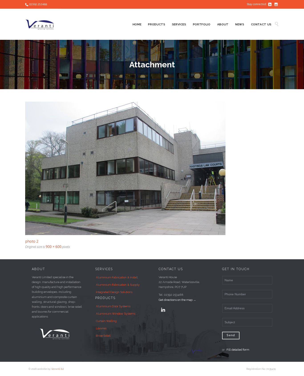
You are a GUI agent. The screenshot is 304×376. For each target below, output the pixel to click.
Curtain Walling (106, 321)
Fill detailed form (238, 349)
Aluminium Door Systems (113, 306)
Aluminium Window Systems (115, 313)
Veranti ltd (57, 368)
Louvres (101, 328)
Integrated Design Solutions (114, 292)
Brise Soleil (103, 335)
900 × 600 (53, 246)
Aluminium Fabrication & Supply (118, 284)
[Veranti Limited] (42, 24)
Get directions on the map (176, 300)
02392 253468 (38, 4)
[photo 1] (152, 168)
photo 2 (31, 241)
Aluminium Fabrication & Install (117, 277)
